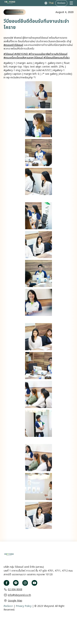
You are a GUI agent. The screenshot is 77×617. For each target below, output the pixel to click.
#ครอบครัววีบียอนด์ (13, 45)
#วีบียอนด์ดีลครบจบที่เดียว (56, 58)
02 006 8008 (15, 589)
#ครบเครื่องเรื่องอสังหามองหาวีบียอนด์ (23, 58)
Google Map (15, 601)
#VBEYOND (21, 54)
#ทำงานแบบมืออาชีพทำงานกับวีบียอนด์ (47, 54)
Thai (51, 3)
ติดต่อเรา (8, 606)
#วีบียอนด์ (9, 54)
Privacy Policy (23, 606)
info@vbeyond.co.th (19, 595)
